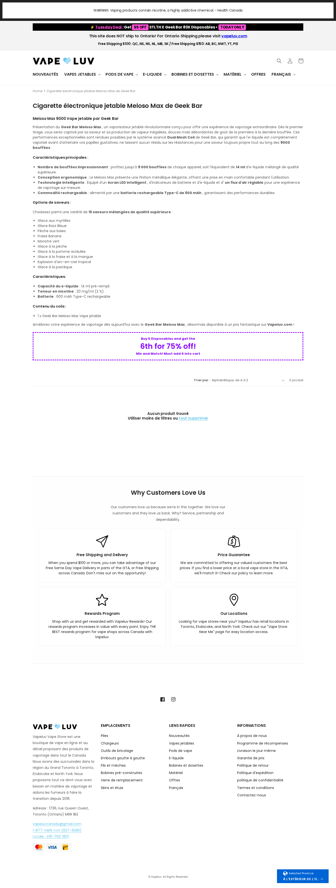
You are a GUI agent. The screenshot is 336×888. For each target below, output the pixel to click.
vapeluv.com (234, 36)
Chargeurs (110, 743)
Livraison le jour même (256, 750)
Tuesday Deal (108, 27)
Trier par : (202, 380)
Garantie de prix (250, 758)
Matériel (176, 772)
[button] (82, 74)
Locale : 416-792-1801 (51, 836)
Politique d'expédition (255, 772)
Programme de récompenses (262, 743)
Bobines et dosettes (186, 765)
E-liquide (176, 758)
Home (38, 91)
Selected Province (301, 873)
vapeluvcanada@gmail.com (57, 823)
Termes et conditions (255, 787)
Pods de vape (180, 750)
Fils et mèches (113, 765)
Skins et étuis (112, 787)
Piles (104, 736)
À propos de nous (252, 736)
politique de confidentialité (260, 780)
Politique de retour (253, 765)
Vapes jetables (181, 743)
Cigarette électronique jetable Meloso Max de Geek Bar (91, 91)
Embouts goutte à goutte (123, 758)
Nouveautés (179, 736)
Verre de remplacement (122, 780)
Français (176, 787)
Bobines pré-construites (121, 772)
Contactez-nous (251, 795)
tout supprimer (193, 418)
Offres (174, 780)
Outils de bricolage (117, 750)
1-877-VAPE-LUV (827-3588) (57, 830)
